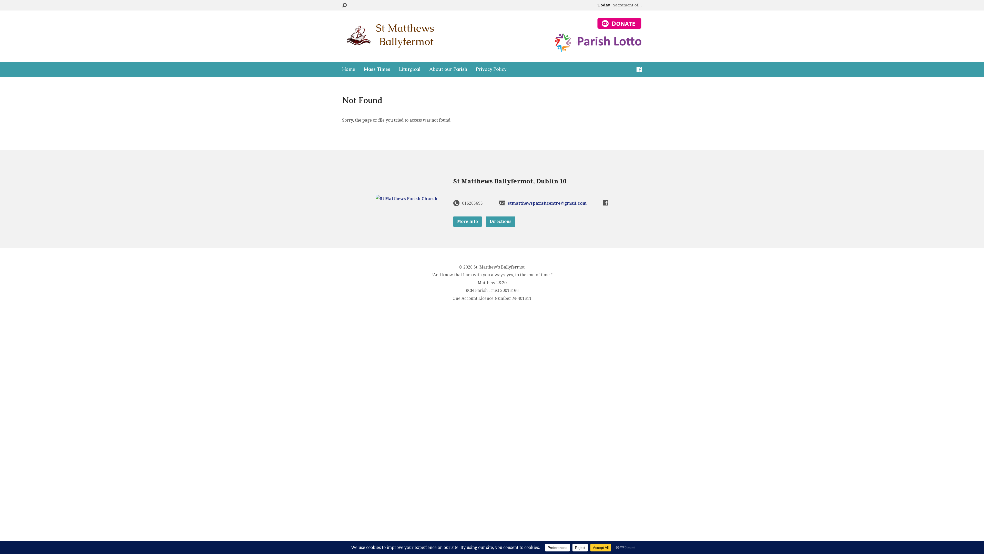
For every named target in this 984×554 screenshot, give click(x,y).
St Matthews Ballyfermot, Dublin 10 (509, 181)
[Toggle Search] (344, 5)
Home (348, 69)
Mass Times (377, 69)
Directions (500, 221)
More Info (467, 221)
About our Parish (448, 69)
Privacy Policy (491, 69)
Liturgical (410, 69)
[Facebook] (639, 69)
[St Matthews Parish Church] (406, 198)
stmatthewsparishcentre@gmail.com (547, 203)
